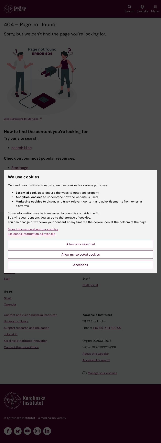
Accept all (80, 265)
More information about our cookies (33, 229)
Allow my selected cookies (80, 254)
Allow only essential (80, 244)
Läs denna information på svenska (31, 234)
